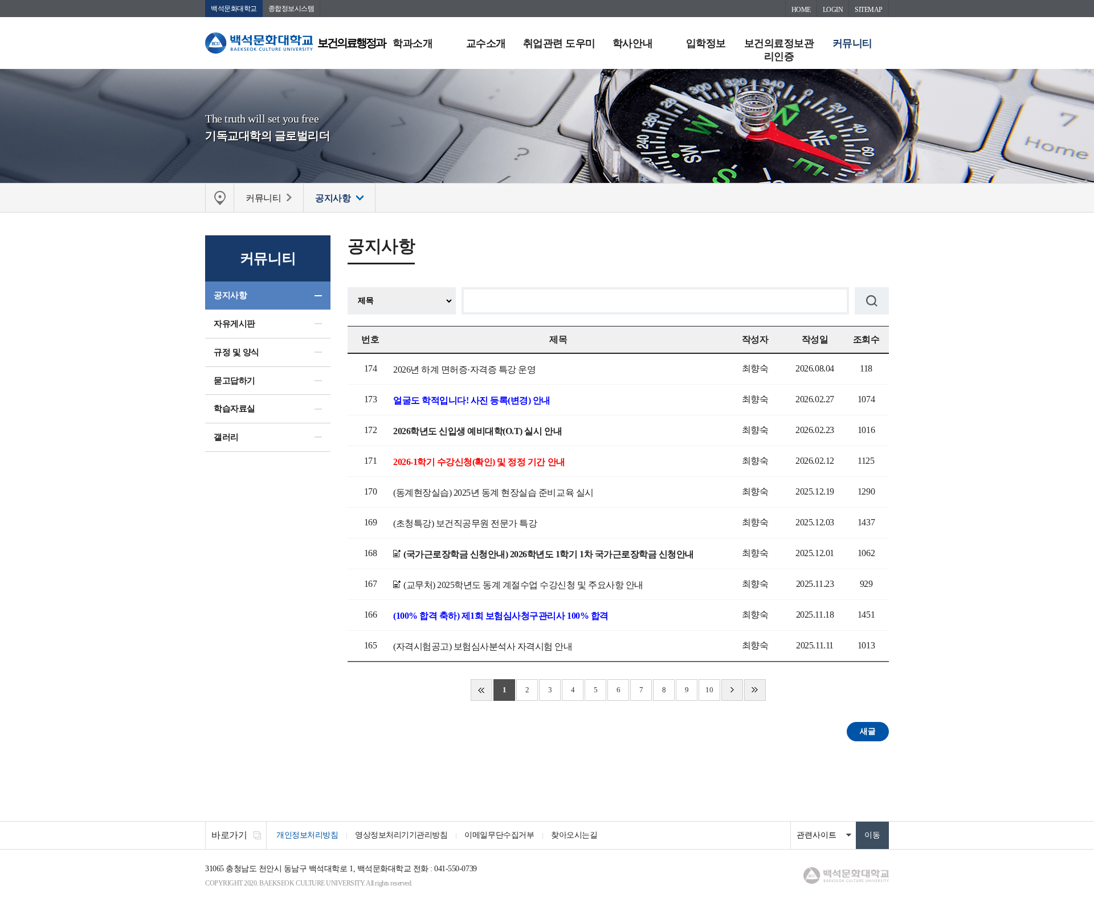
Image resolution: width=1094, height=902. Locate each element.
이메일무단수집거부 (499, 835)
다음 (732, 690)
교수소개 (486, 43)
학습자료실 (234, 408)
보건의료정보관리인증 (779, 50)
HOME (801, 10)
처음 (481, 690)
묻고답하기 (234, 380)
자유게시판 (234, 323)
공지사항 (230, 295)
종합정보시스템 (291, 9)
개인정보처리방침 (307, 835)
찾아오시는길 (574, 835)
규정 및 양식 (236, 352)
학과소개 (412, 43)
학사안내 (632, 43)
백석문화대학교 (234, 9)
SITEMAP (869, 10)
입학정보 (706, 43)
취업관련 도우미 (559, 43)
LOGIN (833, 10)
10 (709, 689)
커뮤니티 (852, 43)
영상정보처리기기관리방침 (401, 835)
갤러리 (226, 437)
